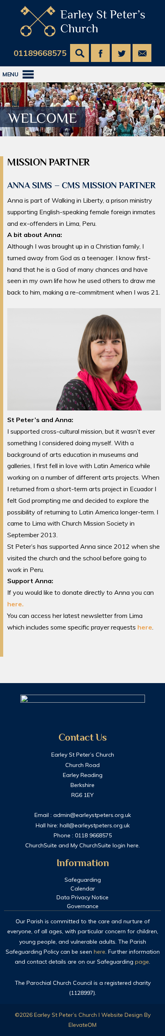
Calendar (82, 888)
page (142, 961)
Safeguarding (82, 879)
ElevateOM (82, 1024)
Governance (83, 906)
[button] (10, 74)
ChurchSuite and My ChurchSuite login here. (82, 845)
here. (15, 604)
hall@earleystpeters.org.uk (95, 825)
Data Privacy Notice (82, 897)
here (144, 627)
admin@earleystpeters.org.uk (92, 815)
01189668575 (40, 53)
